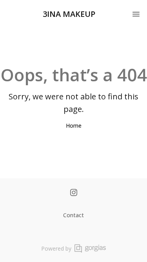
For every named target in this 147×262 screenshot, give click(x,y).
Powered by (56, 248)
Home (74, 125)
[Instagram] (73, 193)
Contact (73, 215)
